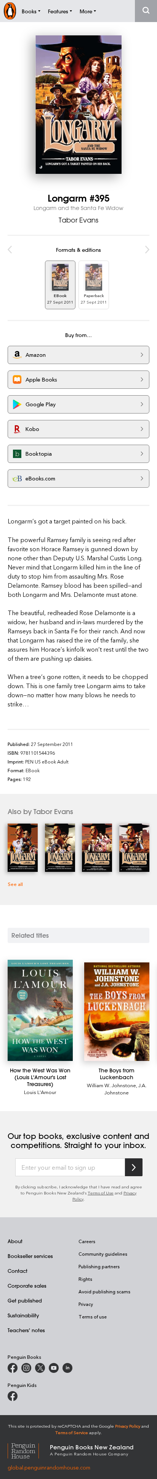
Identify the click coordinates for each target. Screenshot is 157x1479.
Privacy (85, 1304)
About (15, 1241)
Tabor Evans (78, 220)
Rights (85, 1278)
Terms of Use (101, 1193)
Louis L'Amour (40, 1092)
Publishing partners (99, 1266)
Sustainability (23, 1315)
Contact (17, 1270)
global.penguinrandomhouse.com (49, 1467)
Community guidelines (102, 1253)
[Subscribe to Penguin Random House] (134, 1167)
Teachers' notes (26, 1330)
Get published (25, 1300)
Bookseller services (30, 1256)
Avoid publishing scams (104, 1291)
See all (15, 883)
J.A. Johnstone (125, 1088)
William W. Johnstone (111, 1085)
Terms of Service (71, 1432)
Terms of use (92, 1316)
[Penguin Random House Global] (29, 1449)
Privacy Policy (127, 1426)
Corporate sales (27, 1285)
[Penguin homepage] (10, 10)
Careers (86, 1241)
